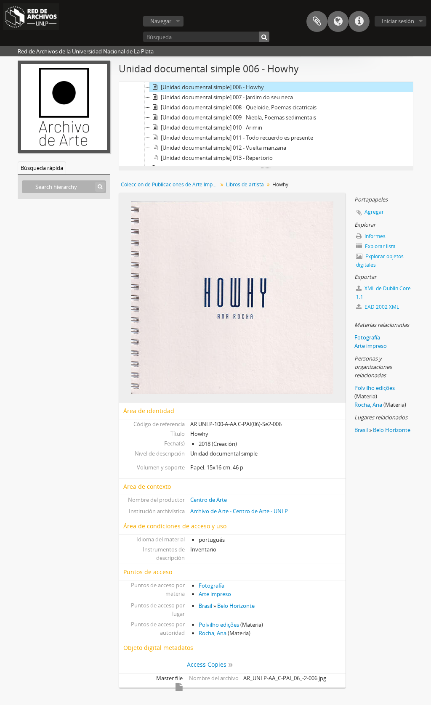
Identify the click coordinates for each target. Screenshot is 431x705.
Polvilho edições (219, 624)
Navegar (160, 21)
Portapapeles (316, 21)
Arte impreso (215, 594)
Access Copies (206, 664)
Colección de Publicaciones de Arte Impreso (170, 184)
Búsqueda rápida (42, 168)
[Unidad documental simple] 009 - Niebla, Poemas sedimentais (238, 117)
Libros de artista (245, 184)
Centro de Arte (208, 500)
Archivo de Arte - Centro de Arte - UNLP (239, 511)
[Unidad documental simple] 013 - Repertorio (217, 158)
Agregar (374, 211)
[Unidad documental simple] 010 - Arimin (211, 127)
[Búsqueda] (264, 37)
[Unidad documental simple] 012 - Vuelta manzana (223, 147)
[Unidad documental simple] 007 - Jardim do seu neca (227, 97)
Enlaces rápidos (359, 21)
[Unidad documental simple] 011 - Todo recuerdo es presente (237, 137)
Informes (374, 236)
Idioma (338, 21)
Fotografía (211, 585)
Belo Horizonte (236, 606)
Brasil (205, 606)
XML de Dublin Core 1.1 (383, 292)
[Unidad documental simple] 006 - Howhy (212, 87)
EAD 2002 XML (381, 306)
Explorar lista (380, 246)
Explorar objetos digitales (380, 260)
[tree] (266, 124)
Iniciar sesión (398, 21)
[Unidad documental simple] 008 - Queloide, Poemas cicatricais (239, 107)
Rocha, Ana (212, 633)
